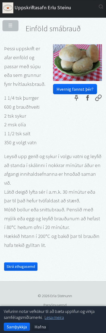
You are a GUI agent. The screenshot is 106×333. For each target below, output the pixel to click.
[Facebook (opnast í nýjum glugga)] (87, 98)
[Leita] (101, 7)
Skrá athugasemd (21, 266)
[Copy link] (98, 98)
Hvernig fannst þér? (75, 89)
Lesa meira (54, 317)
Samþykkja (17, 326)
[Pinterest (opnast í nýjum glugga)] (76, 98)
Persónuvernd (55, 304)
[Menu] (8, 23)
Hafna (40, 326)
